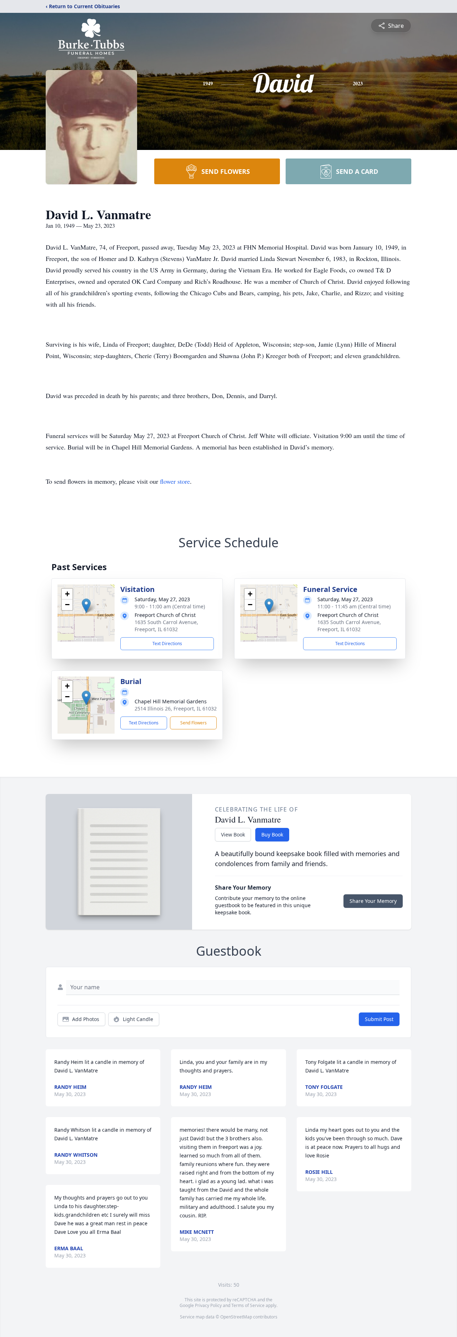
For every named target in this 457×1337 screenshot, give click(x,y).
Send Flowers (193, 723)
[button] (86, 605)
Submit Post (379, 1019)
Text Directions (167, 643)
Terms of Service (248, 1305)
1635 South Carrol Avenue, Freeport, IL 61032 (166, 626)
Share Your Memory (373, 901)
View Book (233, 834)
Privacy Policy (208, 1305)
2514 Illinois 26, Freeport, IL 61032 (176, 708)
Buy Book (272, 834)
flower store (175, 481)
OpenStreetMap (236, 1317)
